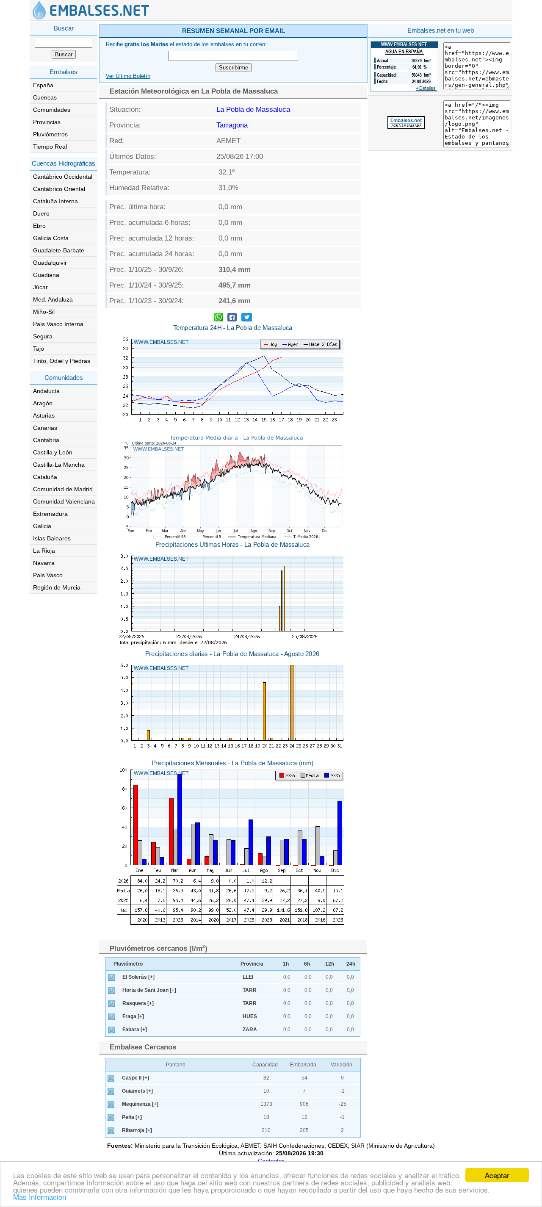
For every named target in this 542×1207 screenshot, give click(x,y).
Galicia (42, 526)
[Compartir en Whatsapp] (218, 318)
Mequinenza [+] (140, 1104)
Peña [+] (132, 1117)
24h (350, 964)
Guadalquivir (50, 262)
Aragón (43, 403)
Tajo (38, 348)
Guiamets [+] (137, 1091)
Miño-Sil (44, 311)
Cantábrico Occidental (62, 176)
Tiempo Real (50, 146)
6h (307, 964)
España (43, 85)
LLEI (248, 977)
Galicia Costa (51, 238)
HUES (250, 1016)
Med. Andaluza (53, 299)
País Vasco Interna (58, 324)
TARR (250, 990)
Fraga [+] (133, 1016)
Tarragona (232, 125)
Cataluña (45, 476)
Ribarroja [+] (137, 1130)
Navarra (44, 562)
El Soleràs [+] (138, 977)
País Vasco (48, 575)
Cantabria (46, 440)
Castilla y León (52, 452)
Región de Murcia (56, 587)
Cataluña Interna (55, 201)
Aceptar (497, 1175)
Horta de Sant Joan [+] (149, 990)
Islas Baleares (52, 538)
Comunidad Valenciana (64, 501)
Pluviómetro (128, 964)
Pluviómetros (50, 134)
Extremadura (50, 513)
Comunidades (51, 109)
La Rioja (44, 550)
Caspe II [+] (135, 1078)
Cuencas (45, 97)
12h (329, 964)
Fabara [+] (134, 1030)
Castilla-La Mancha (59, 464)
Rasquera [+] (138, 1003)
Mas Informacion (39, 1196)
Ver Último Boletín (128, 76)
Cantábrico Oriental (59, 188)
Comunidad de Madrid (63, 489)
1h (286, 964)
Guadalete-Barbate (58, 250)
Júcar (40, 287)
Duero (41, 213)
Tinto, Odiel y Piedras (61, 360)
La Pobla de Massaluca (253, 109)
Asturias (44, 415)
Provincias (47, 122)
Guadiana (46, 274)
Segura (43, 336)
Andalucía (46, 391)
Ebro (39, 225)
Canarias (45, 427)
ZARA (250, 1030)
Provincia (252, 964)
